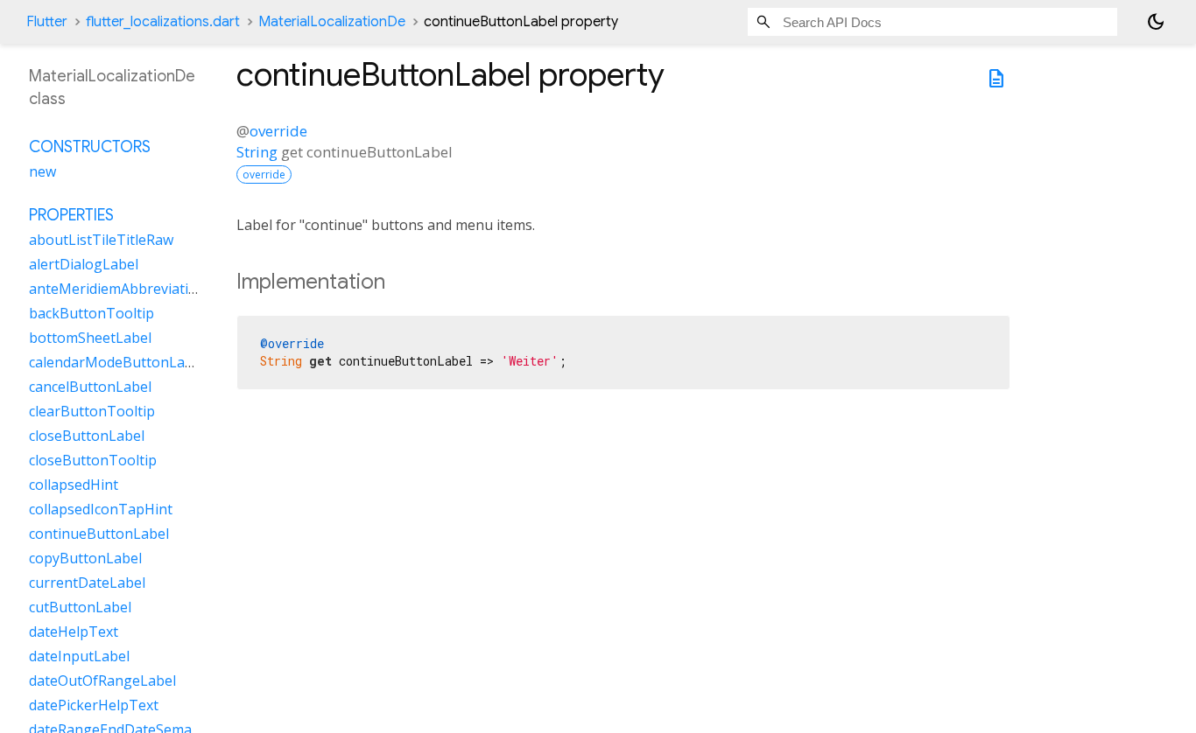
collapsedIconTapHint (100, 509)
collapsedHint (73, 484)
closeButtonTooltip (93, 460)
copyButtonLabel (85, 558)
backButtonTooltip (91, 313)
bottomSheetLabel (90, 337)
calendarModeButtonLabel (117, 362)
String (257, 152)
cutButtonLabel (80, 607)
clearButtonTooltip (92, 411)
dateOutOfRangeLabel (102, 680)
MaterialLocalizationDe (331, 22)
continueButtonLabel (99, 533)
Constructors (90, 147)
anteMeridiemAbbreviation (117, 288)
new (42, 171)
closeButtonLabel (86, 435)
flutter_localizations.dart (163, 22)
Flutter (46, 22)
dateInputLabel (79, 656)
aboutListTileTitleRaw (101, 239)
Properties (71, 215)
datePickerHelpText (93, 705)
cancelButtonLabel (90, 386)
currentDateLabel (87, 582)
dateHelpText (73, 631)
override (278, 131)
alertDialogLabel (83, 264)
